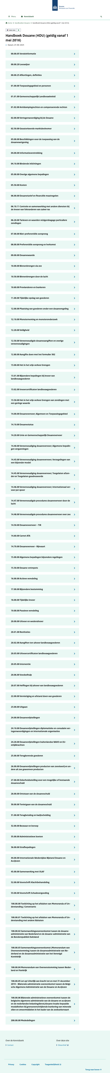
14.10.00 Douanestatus (22, 424)
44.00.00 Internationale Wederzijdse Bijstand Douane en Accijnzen (38, 859)
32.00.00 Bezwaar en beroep (24, 826)
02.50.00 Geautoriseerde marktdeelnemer (31, 128)
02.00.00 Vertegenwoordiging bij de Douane (32, 118)
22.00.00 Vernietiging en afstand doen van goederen (36, 696)
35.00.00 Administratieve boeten (27, 836)
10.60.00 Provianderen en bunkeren (28, 287)
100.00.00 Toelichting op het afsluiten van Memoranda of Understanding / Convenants (40, 905)
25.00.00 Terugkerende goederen (27, 755)
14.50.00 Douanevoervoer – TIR (26, 525)
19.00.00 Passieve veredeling (25, 610)
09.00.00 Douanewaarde (23, 255)
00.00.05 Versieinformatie (23, 53)
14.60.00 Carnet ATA (20, 535)
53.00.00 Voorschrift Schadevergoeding (30, 893)
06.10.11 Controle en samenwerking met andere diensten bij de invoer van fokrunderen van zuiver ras (40, 208)
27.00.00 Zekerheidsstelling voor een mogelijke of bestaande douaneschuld (40, 781)
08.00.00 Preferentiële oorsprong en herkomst (33, 244)
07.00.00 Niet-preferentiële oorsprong (29, 234)
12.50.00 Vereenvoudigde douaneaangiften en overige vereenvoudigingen (37, 342)
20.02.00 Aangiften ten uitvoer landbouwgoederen (35, 642)
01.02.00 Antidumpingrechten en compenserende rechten (39, 107)
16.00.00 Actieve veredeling (24, 578)
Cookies (23, 1064)
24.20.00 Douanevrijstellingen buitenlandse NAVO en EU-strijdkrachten (38, 743)
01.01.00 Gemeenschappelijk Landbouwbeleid (33, 96)
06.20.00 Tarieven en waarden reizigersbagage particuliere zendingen (39, 222)
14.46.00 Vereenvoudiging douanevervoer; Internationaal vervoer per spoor (41, 488)
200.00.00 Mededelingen (23, 1020)
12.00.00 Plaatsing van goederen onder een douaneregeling (40, 308)
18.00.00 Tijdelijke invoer (23, 600)
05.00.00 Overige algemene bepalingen (30, 174)
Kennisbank (29, 16)
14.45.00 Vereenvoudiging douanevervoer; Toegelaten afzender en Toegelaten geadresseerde (40, 475)
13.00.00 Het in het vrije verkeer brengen (30, 365)
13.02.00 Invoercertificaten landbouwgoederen (34, 389)
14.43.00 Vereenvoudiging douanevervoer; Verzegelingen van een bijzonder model (40, 461)
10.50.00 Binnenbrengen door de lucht (29, 276)
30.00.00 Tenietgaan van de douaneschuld (31, 804)
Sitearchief (62, 1045)
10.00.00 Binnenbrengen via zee (26, 266)
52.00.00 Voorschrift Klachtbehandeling (30, 882)
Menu (13, 16)
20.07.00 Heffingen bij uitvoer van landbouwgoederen (37, 685)
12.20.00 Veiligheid (20, 330)
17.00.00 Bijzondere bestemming (27, 589)
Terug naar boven (92, 1069)
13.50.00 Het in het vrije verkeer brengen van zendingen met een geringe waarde (40, 402)
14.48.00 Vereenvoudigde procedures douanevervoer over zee (41, 514)
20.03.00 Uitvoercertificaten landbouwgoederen (34, 653)
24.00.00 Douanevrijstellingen (25, 717)
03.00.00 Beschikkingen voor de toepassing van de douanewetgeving (35, 141)
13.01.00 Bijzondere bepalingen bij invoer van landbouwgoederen (33, 377)
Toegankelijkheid (52, 1064)
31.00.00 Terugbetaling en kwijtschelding (31, 815)
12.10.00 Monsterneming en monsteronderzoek (34, 319)
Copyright (35, 1064)
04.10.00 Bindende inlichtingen (26, 163)
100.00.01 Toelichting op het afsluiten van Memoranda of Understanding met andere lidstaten (40, 919)
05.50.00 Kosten (19, 185)
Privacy (11, 1064)
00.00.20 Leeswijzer (20, 64)
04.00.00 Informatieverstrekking (26, 153)
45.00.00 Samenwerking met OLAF (27, 871)
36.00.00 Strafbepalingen (23, 847)
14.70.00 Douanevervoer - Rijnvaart (28, 546)
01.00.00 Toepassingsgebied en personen (31, 85)
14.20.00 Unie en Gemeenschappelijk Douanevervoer (36, 435)
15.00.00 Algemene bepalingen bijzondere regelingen (37, 557)
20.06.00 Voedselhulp (21, 675)
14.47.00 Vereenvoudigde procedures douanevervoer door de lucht (40, 502)
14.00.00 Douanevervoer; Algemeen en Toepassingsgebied (39, 414)
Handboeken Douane (22, 23)
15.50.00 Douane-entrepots (24, 568)
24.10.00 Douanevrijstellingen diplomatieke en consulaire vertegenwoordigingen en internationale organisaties (41, 730)
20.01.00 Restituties (20, 632)
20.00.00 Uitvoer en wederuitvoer (27, 621)
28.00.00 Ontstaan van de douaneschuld (30, 793)
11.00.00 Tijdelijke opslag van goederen (30, 298)
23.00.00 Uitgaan (19, 707)
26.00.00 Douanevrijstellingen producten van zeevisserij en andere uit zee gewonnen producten (41, 768)
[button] (13, 30)
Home (10, 23)
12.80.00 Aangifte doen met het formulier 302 (33, 354)
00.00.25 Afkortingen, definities (26, 75)
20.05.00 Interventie (21, 664)
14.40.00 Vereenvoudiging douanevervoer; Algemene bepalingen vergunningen (41, 447)
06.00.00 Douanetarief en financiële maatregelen (34, 195)
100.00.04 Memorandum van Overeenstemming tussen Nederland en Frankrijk (41, 969)
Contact (10, 1045)
